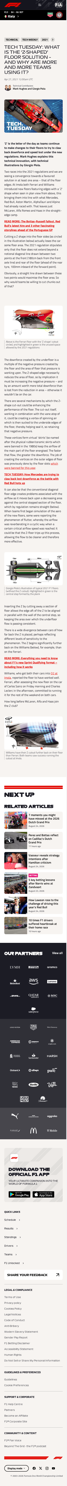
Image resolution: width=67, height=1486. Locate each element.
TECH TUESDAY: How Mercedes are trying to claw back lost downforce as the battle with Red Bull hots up (31, 478)
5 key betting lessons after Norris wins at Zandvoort (42, 883)
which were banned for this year (31, 465)
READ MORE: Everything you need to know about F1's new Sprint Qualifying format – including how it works (31, 662)
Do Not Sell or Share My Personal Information (32, 1361)
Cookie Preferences (16, 1385)
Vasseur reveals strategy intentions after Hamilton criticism (44, 858)
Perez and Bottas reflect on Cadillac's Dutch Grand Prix (43, 838)
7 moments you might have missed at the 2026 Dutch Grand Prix (44, 818)
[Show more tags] (53, 39)
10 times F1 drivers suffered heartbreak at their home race (43, 923)
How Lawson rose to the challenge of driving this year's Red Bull (43, 903)
